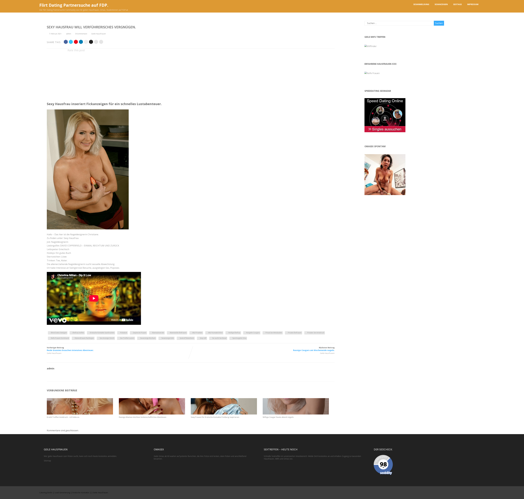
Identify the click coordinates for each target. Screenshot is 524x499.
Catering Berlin (45, 492)
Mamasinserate (158, 332)
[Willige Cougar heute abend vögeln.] (296, 413)
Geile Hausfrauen (98, 33)
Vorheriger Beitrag (70, 349)
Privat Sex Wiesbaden (274, 332)
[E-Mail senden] (96, 42)
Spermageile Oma (239, 338)
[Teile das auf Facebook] (66, 42)
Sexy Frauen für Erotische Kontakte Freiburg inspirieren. (215, 417)
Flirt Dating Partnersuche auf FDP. (73, 5)
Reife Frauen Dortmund (60, 338)
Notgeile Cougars (253, 332)
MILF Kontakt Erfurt (215, 332)
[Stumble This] (86, 42)
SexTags (457, 4)
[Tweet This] (71, 42)
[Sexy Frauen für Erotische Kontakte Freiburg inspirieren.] (224, 413)
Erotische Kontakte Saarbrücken (102, 332)
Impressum (472, 4)
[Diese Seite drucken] (101, 42)
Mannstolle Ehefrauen (178, 332)
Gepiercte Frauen (139, 332)
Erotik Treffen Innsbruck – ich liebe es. (63, 417)
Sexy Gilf (203, 338)
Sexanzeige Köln (167, 338)
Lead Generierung (62, 492)
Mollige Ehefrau (234, 332)
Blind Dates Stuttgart (59, 332)
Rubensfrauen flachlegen (84, 338)
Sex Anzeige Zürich (107, 338)
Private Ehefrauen (294, 332)
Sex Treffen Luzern (127, 338)
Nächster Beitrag (314, 349)
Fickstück (123, 332)
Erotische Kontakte (80, 492)
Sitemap (47, 460)
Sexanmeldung (421, 4)
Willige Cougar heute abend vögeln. (278, 417)
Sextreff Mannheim (187, 338)
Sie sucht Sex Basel (219, 338)
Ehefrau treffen (78, 332)
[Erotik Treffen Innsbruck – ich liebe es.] (80, 413)
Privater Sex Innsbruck (315, 332)
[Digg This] (91, 42)
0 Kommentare (81, 33)
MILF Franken (197, 332)
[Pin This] (76, 42)
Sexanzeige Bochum (148, 338)
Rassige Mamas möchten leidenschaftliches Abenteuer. (143, 417)
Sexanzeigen (441, 4)
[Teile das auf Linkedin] (81, 42)
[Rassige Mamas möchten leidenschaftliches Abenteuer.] (152, 413)
